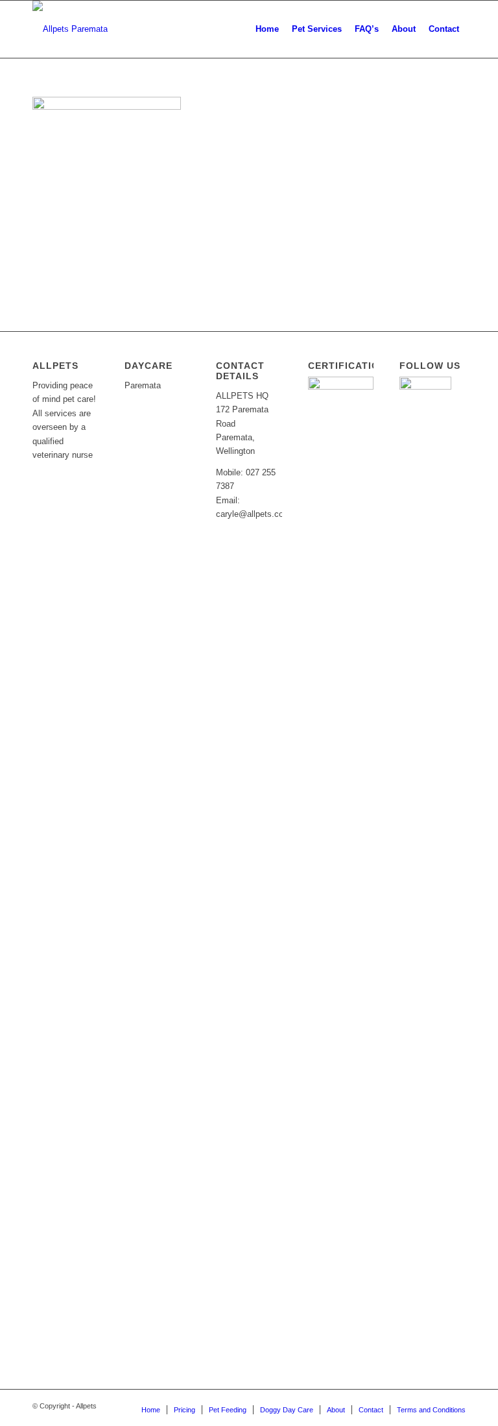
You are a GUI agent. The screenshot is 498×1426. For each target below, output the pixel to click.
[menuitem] (267, 29)
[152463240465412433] (70, 29)
